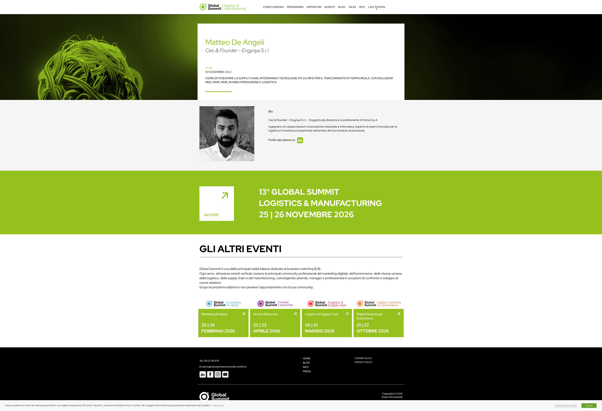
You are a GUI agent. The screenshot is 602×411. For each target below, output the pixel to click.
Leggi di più (218, 405)
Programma (295, 7)
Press (307, 371)
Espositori (314, 7)
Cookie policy (363, 358)
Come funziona (273, 7)
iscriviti (211, 215)
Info (362, 7)
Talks (352, 7)
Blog (341, 7)
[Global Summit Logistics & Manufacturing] (222, 7)
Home (306, 358)
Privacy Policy (364, 362)
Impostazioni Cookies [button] (566, 405)
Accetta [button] (589, 405)
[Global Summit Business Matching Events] (214, 396)
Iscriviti (329, 7)
